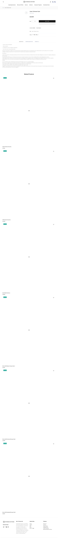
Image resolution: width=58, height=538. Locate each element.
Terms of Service (46, 528)
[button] (47, 24)
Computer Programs (38, 4)
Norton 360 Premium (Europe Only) (8, 439)
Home (3, 7)
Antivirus (31, 4)
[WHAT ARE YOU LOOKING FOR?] (3, 2)
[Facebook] (5, 527)
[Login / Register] (50, 2)
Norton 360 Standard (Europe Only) (8, 512)
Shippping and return (29, 41)
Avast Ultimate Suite (35, 11)
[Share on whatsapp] (37, 34)
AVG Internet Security (6, 219)
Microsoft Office (20, 4)
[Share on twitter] (34, 34)
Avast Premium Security (6, 146)
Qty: (30, 21)
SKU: (30, 31)
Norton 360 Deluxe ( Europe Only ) (8, 366)
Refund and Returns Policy (47, 529)
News (30, 527)
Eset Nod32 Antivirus (6, 292)
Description (21, 41)
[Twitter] (3, 527)
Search (31, 524)
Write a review (32, 13)
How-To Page (32, 528)
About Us (44, 523)
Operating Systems (12, 4)
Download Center (46, 4)
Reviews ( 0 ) (37, 41)
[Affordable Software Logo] (29, 2)
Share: (31, 34)
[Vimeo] (8, 527)
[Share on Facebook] (33, 34)
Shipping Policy (45, 527)
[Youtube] (6, 527)
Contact (44, 524)
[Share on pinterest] (36, 34)
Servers (26, 4)
